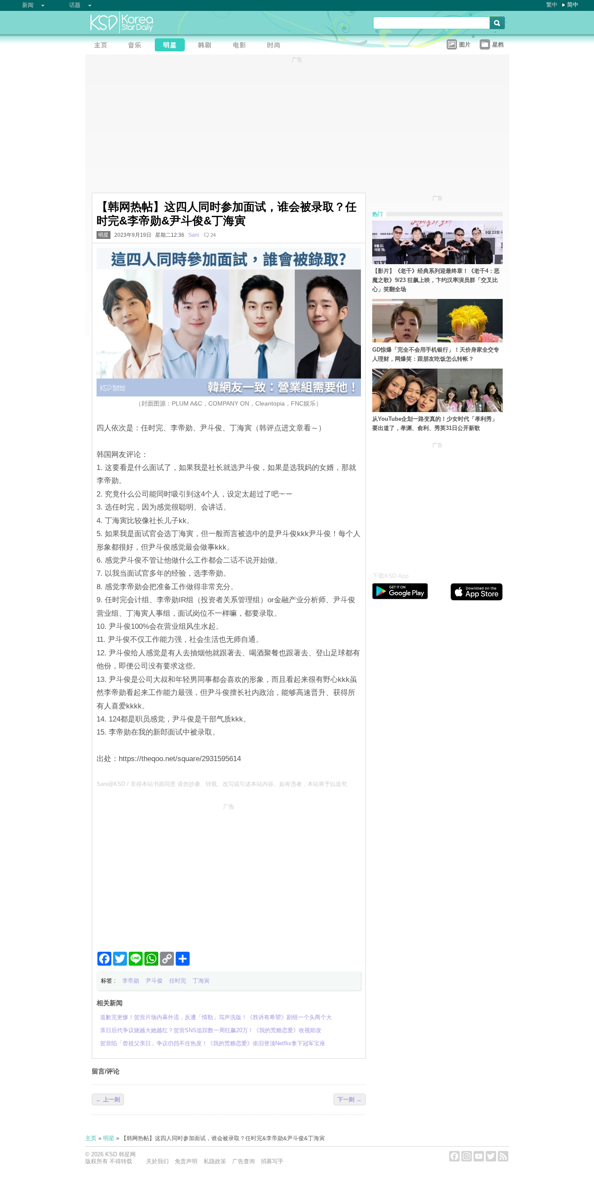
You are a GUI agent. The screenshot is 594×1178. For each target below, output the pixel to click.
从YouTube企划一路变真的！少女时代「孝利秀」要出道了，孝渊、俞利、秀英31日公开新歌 (434, 423)
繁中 (551, 4)
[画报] (276, 46)
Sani (193, 235)
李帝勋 (130, 980)
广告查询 (243, 1161)
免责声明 (186, 1161)
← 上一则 (108, 1099)
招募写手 (272, 1161)
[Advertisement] (229, 874)
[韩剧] (207, 46)
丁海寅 (201, 980)
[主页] (102, 46)
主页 (91, 1138)
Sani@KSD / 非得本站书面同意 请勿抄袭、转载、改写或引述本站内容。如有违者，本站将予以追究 (222, 784)
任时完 (177, 980)
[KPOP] (137, 46)
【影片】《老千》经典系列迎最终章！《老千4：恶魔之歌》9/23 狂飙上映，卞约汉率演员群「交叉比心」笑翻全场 (436, 280)
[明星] (172, 46)
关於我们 (157, 1161)
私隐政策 (215, 1161)
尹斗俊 (154, 980)
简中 (572, 4)
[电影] (241, 46)
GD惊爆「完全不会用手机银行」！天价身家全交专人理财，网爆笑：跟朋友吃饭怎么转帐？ (435, 354)
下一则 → (349, 1099)
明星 (103, 235)
